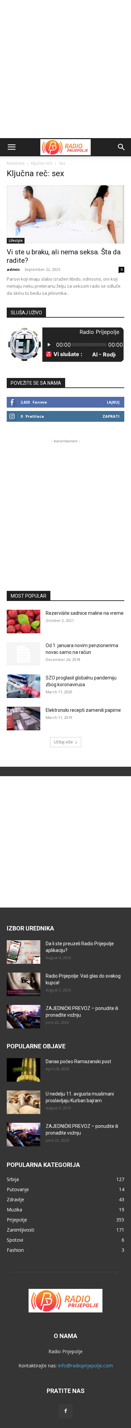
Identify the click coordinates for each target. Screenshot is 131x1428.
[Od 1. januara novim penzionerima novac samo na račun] (23, 654)
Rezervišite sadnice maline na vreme (85, 613)
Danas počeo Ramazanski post (78, 1061)
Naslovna (16, 163)
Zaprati (111, 416)
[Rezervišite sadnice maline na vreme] (23, 621)
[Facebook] (65, 1411)
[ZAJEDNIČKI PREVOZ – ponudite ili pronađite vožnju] (23, 1016)
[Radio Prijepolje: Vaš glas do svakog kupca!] (23, 984)
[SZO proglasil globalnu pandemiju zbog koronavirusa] (23, 686)
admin (13, 269)
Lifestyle (16, 240)
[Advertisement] (65, 69)
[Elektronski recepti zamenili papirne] (23, 718)
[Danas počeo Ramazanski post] (23, 1070)
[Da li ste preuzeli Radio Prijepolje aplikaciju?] (23, 952)
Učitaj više (63, 742)
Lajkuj (113, 402)
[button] (11, 147)
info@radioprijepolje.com (85, 1365)
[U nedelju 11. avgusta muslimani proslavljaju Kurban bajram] (23, 1102)
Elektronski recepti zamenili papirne (83, 710)
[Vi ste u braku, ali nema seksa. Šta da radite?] (65, 214)
